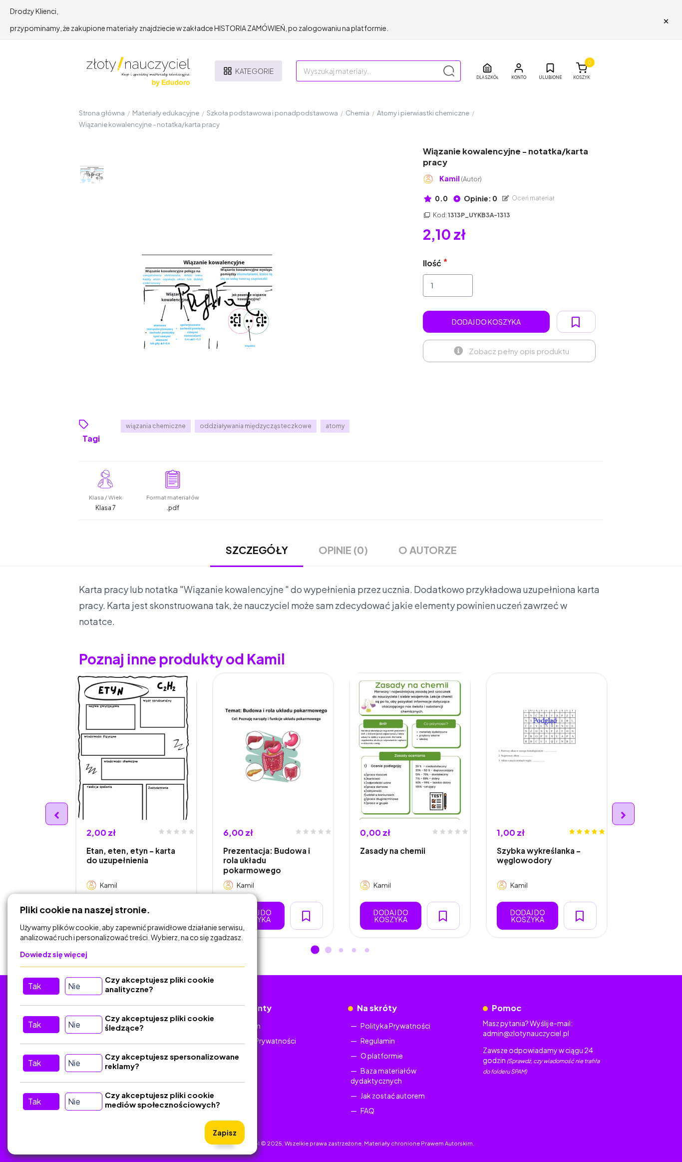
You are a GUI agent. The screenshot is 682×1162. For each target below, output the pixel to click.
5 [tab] (367, 951)
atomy (335, 426)
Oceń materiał (533, 198)
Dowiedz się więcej (53, 954)
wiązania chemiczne (156, 426)
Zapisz (225, 1132)
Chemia (357, 113)
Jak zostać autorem (392, 1095)
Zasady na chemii (392, 850)
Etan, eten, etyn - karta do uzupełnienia (130, 855)
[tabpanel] (136, 805)
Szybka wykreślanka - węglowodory (539, 855)
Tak (34, 986)
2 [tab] (328, 951)
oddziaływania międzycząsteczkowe (256, 426)
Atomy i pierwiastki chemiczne (423, 113)
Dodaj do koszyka (486, 321)
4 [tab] (354, 951)
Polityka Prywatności (261, 1040)
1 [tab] (315, 951)
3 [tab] (341, 951)
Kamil (460, 178)
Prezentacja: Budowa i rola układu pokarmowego (266, 860)
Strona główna (102, 113)
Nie (74, 986)
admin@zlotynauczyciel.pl (526, 1033)
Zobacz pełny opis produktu (519, 351)
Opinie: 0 (480, 198)
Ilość (432, 263)
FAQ (367, 1110)
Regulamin (377, 1040)
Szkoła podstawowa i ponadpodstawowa (272, 113)
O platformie (381, 1055)
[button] (518, 70)
